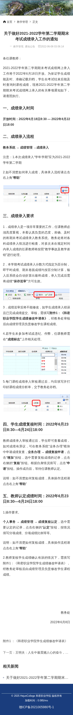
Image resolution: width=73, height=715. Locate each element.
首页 (9, 21)
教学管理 (22, 21)
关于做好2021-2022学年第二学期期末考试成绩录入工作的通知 (38, 678)
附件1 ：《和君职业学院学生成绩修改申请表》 (35, 641)
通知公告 (30, 46)
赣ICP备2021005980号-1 (36, 707)
